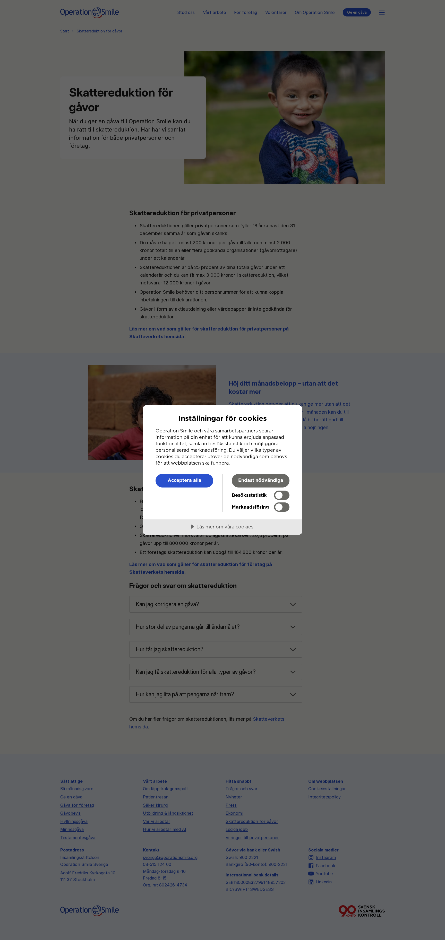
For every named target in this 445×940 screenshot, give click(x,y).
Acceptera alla (184, 480)
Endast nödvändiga (260, 480)
